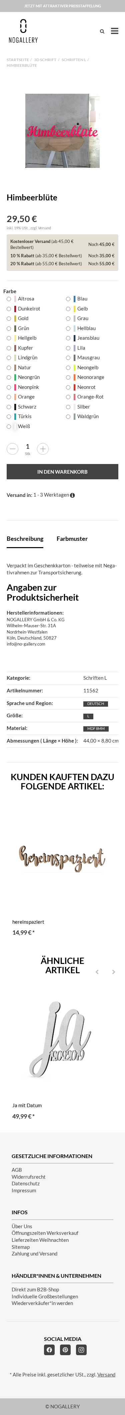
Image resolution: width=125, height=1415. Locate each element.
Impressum (24, 1190)
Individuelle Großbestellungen (45, 1296)
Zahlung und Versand (34, 1253)
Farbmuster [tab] (72, 538)
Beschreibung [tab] (25, 538)
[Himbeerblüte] (62, 130)
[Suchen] (102, 31)
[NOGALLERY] (23, 31)
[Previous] (97, 972)
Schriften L (95, 678)
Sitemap (21, 1247)
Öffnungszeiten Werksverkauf (45, 1233)
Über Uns (22, 1226)
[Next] (114, 972)
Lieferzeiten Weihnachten (40, 1240)
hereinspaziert (28, 922)
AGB (17, 1170)
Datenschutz (26, 1183)
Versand (44, 228)
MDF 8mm (96, 728)
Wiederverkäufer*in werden (42, 1303)
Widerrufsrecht (29, 1177)
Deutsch (95, 703)
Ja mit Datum (27, 1105)
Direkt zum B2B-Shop (35, 1289)
